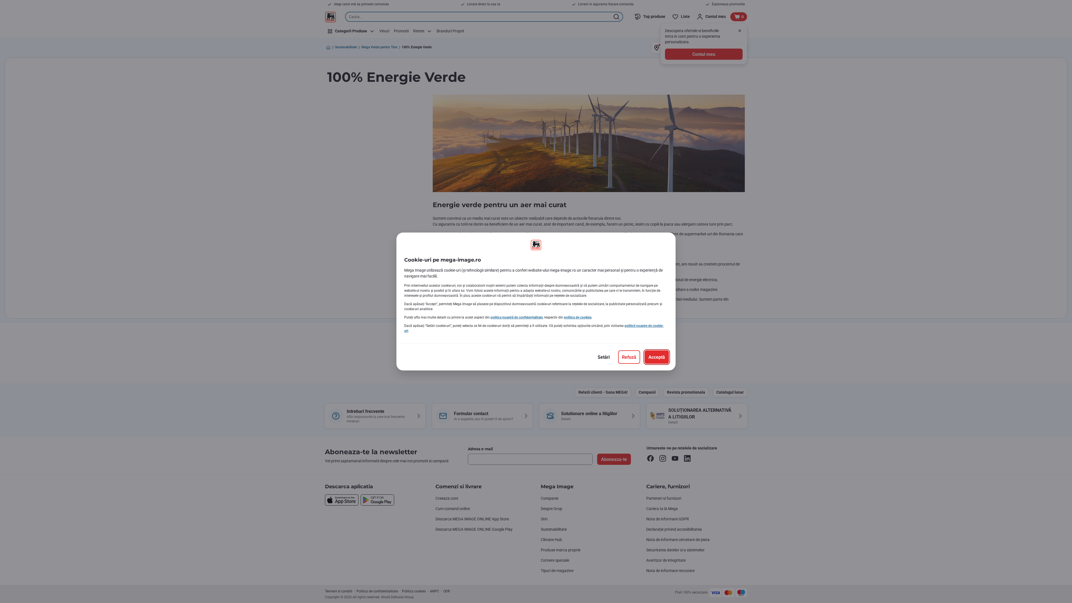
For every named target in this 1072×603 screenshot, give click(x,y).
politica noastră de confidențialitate (516, 317)
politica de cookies (578, 317)
